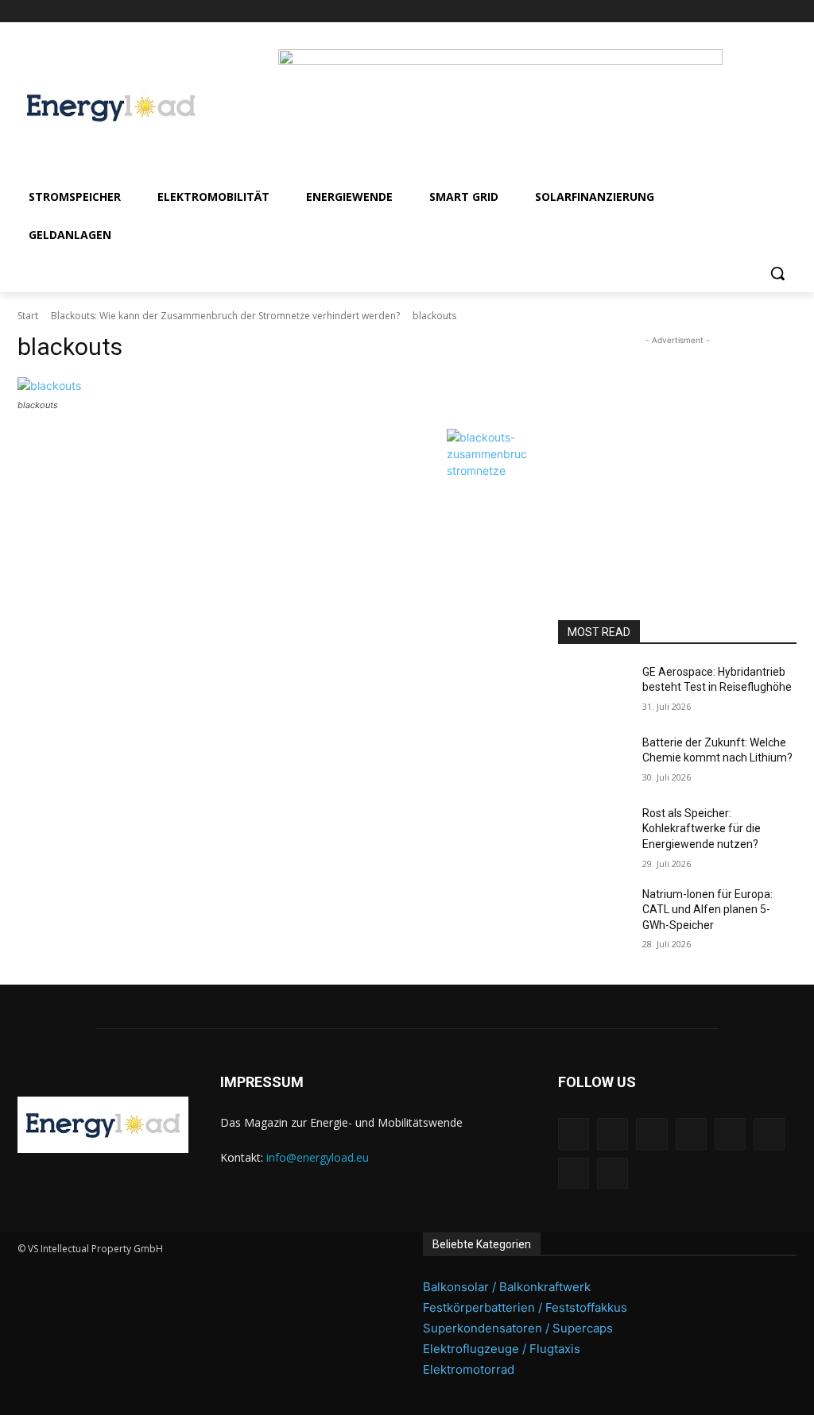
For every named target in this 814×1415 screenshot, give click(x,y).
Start (27, 315)
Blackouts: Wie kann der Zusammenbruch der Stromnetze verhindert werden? (225, 315)
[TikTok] (744, 11)
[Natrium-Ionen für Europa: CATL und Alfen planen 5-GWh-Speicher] (594, 912)
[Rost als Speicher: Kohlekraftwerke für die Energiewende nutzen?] (594, 831)
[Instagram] (654, 11)
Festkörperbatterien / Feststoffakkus (525, 1307)
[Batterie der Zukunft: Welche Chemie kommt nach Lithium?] (594, 760)
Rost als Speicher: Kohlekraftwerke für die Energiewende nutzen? (701, 828)
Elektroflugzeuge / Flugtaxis (501, 1348)
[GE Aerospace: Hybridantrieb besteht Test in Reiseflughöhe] (594, 690)
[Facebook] (633, 11)
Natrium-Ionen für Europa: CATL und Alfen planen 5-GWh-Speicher (707, 909)
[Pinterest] (699, 11)
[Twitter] (765, 11)
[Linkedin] (677, 11)
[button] (777, 273)
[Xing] (787, 11)
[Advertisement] (677, 448)
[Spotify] (721, 11)
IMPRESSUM (262, 1082)
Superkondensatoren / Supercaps (518, 1328)
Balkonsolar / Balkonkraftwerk (507, 1286)
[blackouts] (271, 385)
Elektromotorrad (468, 1369)
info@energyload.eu (317, 1157)
